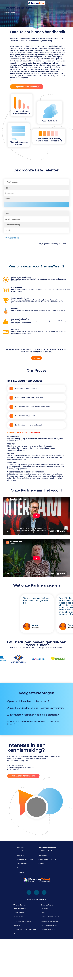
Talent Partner (19, 912)
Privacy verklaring (48, 929)
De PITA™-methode (45, 851)
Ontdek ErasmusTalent (47, 847)
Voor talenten (22, 851)
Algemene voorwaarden (50, 921)
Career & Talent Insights (47, 859)
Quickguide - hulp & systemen (25, 929)
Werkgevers (42, 855)
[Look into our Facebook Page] (36, 892)
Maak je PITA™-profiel (25, 859)
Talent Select (18, 917)
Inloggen (20, 872)
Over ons (45, 908)
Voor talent (21, 847)
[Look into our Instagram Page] (44, 892)
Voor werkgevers (20, 905)
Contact (36, 358)
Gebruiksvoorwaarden (50, 925)
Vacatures (20, 855)
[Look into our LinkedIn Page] (29, 892)
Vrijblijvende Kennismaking (27, 87)
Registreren (18, 925)
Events (19, 868)
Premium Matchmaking (22, 921)
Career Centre (22, 864)
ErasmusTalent (47, 905)
